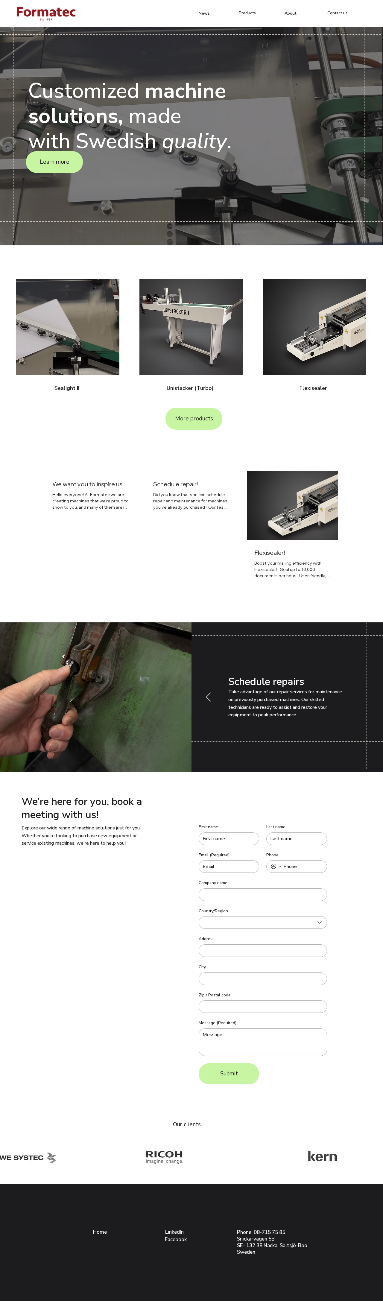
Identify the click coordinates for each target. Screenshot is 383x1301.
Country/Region (213, 911)
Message (217, 1023)
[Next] (366, 696)
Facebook (176, 1239)
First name (208, 827)
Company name (213, 883)
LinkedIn (174, 1232)
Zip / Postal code (215, 995)
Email (214, 855)
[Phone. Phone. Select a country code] (276, 866)
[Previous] (208, 696)
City (202, 967)
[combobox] (263, 922)
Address (207, 939)
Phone (272, 855)
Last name (275, 827)
